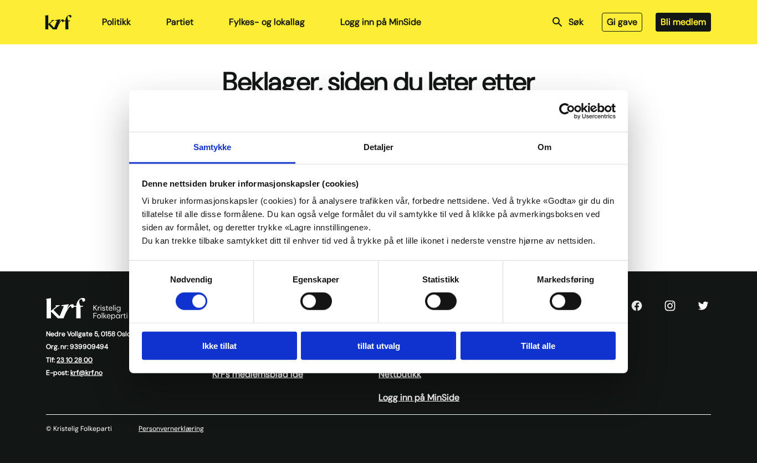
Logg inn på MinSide (380, 22)
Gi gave (622, 22)
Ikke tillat (219, 346)
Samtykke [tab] (212, 147)
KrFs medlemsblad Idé (257, 374)
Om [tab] (544, 147)
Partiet (179, 22)
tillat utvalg (378, 346)
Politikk (116, 22)
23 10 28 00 (75, 360)
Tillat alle (538, 346)
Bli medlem (683, 22)
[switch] (316, 301)
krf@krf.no (86, 372)
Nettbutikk (399, 374)
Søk (576, 22)
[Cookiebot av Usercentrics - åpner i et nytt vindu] (567, 110)
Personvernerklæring (171, 428)
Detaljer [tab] (379, 147)
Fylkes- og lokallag (267, 22)
